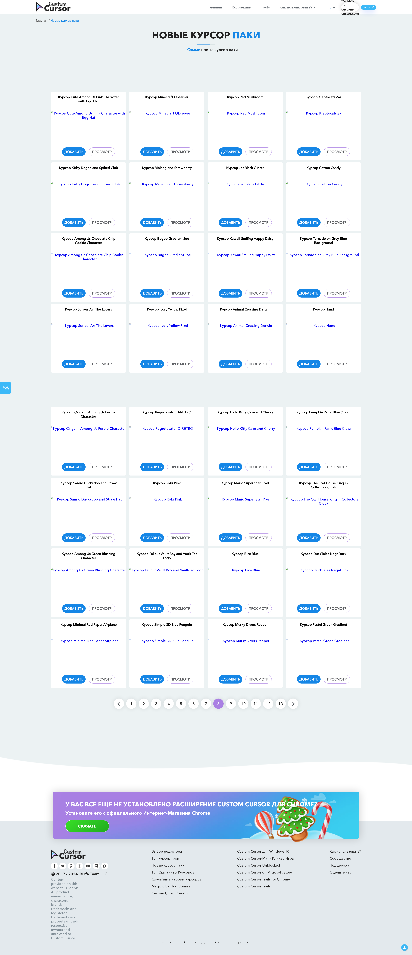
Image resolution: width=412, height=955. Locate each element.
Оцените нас (340, 872)
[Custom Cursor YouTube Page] (87, 866)
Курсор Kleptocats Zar (323, 97)
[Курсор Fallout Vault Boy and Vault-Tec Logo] (166, 583)
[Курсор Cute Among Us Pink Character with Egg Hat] (88, 126)
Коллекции (241, 7)
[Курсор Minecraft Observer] (166, 126)
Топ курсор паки (165, 858)
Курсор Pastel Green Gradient (323, 624)
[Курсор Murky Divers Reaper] (245, 654)
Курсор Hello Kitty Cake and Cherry (245, 412)
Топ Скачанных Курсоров (173, 872)
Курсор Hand (323, 309)
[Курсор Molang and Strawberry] (166, 197)
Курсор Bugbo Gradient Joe (167, 238)
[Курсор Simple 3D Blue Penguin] (166, 654)
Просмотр (102, 152)
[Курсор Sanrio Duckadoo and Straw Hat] (88, 512)
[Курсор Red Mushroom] (245, 126)
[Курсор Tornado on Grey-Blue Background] (323, 268)
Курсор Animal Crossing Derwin (245, 309)
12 (268, 703)
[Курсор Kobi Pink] (166, 512)
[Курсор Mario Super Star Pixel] (245, 512)
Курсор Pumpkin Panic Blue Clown (323, 412)
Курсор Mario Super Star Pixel (245, 483)
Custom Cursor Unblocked (258, 865)
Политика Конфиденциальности (200, 943)
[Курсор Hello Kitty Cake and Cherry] (245, 442)
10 (243, 703)
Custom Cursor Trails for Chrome (263, 879)
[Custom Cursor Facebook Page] (54, 866)
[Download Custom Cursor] (404, 947)
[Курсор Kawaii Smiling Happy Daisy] (245, 268)
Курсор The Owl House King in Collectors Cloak (323, 485)
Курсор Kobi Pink (167, 483)
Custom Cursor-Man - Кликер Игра (265, 858)
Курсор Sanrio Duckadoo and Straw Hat (89, 485)
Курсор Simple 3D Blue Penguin (167, 624)
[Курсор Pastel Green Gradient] (323, 654)
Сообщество (340, 858)
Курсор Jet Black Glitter (245, 168)
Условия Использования (172, 943)
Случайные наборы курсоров (176, 879)
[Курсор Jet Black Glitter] (245, 197)
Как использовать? (295, 7)
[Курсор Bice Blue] (245, 583)
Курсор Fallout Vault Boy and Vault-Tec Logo (167, 556)
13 (280, 703)
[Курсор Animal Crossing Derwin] (245, 339)
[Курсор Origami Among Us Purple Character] (88, 442)
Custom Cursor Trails (253, 886)
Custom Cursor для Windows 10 (263, 851)
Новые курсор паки (168, 865)
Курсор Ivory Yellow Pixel (167, 309)
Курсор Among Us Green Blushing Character (88, 556)
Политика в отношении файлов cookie (234, 943)
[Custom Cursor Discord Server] (96, 866)
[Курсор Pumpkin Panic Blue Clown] (323, 442)
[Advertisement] (206, 73)
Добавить (73, 152)
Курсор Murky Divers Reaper (245, 624)
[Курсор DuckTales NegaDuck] (323, 583)
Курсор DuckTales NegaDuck (323, 554)
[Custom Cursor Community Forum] (104, 866)
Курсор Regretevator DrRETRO (166, 412)
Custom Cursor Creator (170, 893)
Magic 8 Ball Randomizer (172, 886)
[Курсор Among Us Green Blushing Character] (88, 583)
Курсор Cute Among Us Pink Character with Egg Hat (88, 99)
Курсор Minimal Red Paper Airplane (88, 624)
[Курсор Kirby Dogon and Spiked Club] (88, 197)
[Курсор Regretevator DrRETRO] (166, 442)
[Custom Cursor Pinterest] (71, 866)
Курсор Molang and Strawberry (167, 168)
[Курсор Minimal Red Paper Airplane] (88, 654)
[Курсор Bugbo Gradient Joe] (166, 268)
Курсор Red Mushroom (245, 97)
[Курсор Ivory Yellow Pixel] (166, 339)
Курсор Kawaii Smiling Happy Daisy (245, 238)
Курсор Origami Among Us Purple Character (88, 414)
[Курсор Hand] (323, 339)
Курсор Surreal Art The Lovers (88, 309)
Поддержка (339, 865)
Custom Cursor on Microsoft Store (264, 872)
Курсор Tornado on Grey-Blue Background (323, 240)
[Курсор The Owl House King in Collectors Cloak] (323, 512)
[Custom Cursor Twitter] (62, 866)
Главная (215, 7)
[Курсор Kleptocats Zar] (323, 126)
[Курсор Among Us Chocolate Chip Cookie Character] (88, 268)
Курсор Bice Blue (245, 554)
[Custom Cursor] (53, 7)
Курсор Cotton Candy (323, 168)
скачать (87, 826)
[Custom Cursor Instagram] (79, 866)
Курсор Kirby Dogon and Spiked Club (88, 168)
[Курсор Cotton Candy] (323, 197)
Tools (265, 7)
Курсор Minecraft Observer (167, 97)
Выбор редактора (167, 851)
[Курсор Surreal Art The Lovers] (88, 339)
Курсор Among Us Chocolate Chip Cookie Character (88, 240)
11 (255, 703)
